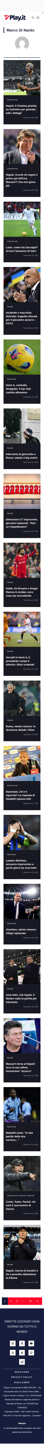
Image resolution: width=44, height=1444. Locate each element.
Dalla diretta (11, 379)
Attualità (10, 306)
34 (30, 1301)
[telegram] (22, 1362)
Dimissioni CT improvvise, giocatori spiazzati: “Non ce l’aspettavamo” (22, 523)
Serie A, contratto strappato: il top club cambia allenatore (18, 389)
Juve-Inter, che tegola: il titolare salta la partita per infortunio (21, 998)
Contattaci (36, 1415)
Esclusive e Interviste (26, 1195)
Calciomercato (12, 100)
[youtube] (31, 1343)
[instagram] (13, 1343)
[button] (32, 18)
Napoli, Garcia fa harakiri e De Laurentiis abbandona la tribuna (22, 1274)
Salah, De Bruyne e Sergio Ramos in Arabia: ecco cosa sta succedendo (22, 592)
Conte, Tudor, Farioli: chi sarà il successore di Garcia (20, 1205)
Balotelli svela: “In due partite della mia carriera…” (19, 1136)
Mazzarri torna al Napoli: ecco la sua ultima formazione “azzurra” (20, 1067)
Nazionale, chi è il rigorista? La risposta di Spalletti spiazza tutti (20, 795)
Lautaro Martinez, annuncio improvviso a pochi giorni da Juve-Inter (21, 864)
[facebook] (22, 1343)
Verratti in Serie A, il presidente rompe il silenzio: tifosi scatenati (20, 661)
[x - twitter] (13, 1353)
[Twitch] (31, 1353)
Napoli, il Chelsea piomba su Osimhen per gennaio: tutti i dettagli (21, 109)
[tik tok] (22, 1353)
